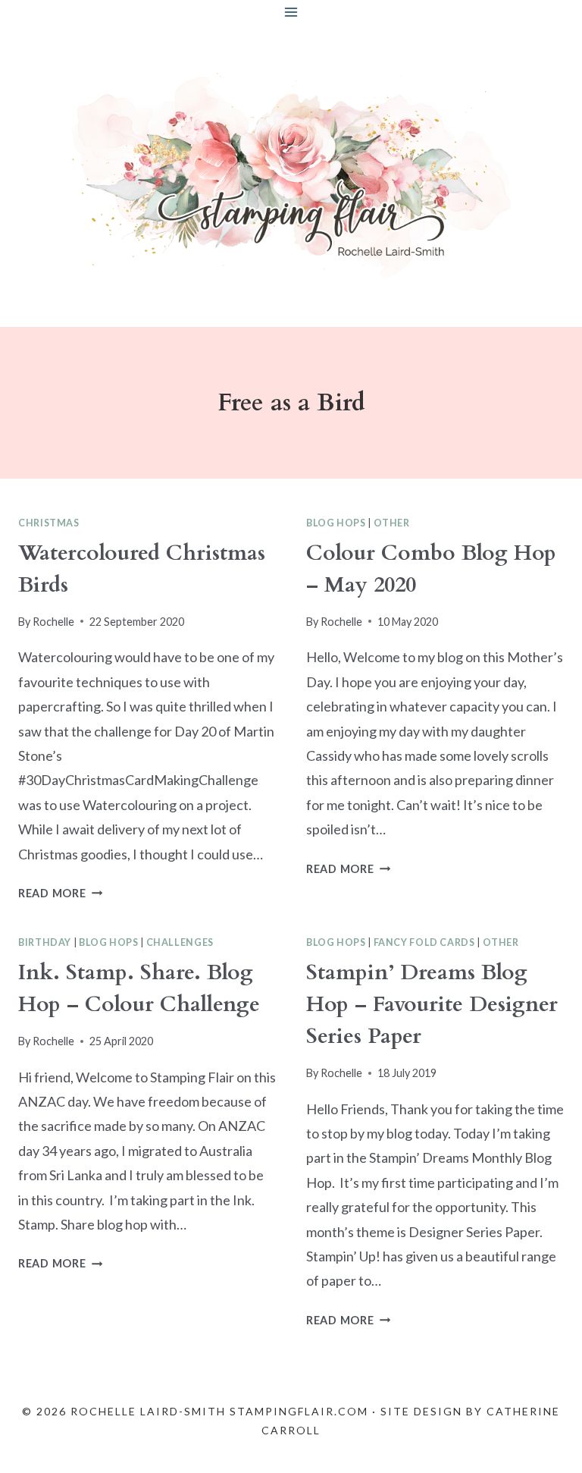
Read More (60, 893)
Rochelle (53, 621)
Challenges (180, 942)
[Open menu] (291, 12)
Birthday (44, 942)
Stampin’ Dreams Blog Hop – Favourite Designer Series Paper (432, 1004)
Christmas (49, 523)
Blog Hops (336, 523)
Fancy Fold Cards (424, 942)
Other (392, 523)
